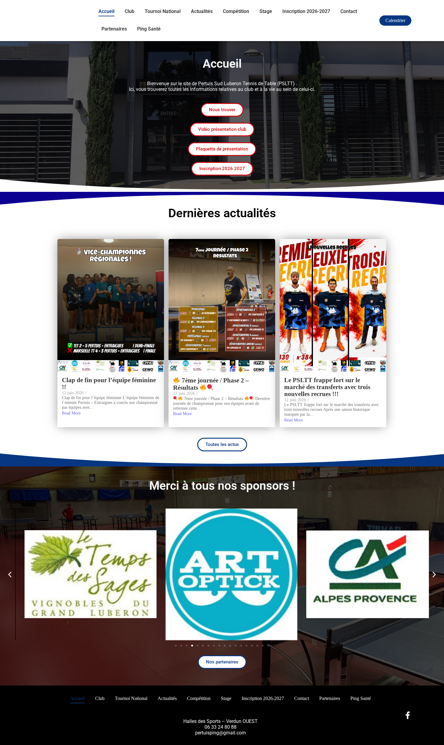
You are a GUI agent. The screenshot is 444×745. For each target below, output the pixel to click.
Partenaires (114, 29)
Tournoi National (163, 11)
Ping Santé (149, 29)
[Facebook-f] (407, 715)
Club (129, 11)
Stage (265, 11)
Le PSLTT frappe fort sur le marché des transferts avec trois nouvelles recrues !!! (327, 387)
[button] (10, 574)
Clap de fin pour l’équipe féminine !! (109, 384)
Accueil (106, 11)
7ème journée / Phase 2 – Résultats (211, 384)
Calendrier (395, 20)
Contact (348, 11)
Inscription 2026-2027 (306, 11)
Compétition (236, 11)
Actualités (202, 11)
